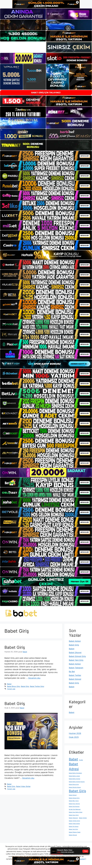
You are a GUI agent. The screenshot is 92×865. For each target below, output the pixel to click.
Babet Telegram (76, 668)
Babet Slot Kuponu (74, 806)
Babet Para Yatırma (74, 803)
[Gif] (46, 255)
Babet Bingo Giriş (13, 686)
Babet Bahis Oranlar (74, 779)
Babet (9, 684)
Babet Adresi (75, 641)
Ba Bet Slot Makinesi (75, 809)
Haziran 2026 (75, 733)
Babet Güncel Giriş (77, 656)
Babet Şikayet (75, 652)
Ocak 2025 (74, 737)
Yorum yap (11, 689)
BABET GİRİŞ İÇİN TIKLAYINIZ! (46, 92)
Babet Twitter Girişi (37, 686)
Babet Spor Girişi (74, 815)
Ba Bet (72, 671)
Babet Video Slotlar (23, 786)
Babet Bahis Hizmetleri (75, 773)
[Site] (46, 156)
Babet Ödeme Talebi (74, 832)
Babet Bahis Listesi (74, 776)
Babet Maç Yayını (74, 801)
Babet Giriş (14, 647)
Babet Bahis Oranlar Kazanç (77, 781)
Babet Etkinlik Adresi (75, 787)
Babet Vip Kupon (73, 826)
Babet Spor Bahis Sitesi (75, 812)
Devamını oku (34, 678)
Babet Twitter (75, 675)
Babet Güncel (75, 679)
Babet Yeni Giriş (76, 660)
